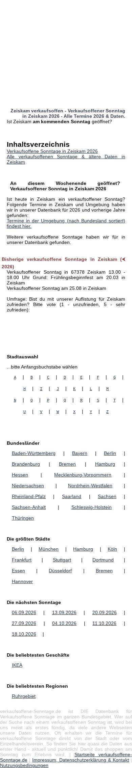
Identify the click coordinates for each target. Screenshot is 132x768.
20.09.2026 (104, 612)
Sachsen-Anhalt (29, 507)
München (49, 549)
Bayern (79, 453)
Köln (112, 549)
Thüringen (23, 518)
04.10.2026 (64, 623)
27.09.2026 (24, 623)
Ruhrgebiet (24, 696)
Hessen (20, 474)
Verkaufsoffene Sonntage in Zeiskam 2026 (52, 151)
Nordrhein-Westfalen (90, 485)
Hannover (22, 581)
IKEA (17, 665)
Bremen (67, 464)
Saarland (71, 496)
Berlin (110, 453)
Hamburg (105, 464)
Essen (18, 570)
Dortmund (103, 560)
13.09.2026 (64, 612)
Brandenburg (26, 464)
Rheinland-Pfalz (29, 496)
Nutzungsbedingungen (24, 765)
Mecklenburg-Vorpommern (82, 474)
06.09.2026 (24, 612)
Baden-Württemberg (34, 453)
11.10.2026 (104, 623)
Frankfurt (21, 560)
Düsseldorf (60, 570)
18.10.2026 (24, 634)
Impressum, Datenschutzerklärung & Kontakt (80, 760)
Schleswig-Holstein (91, 507)
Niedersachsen (28, 485)
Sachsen (107, 496)
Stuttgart (62, 560)
